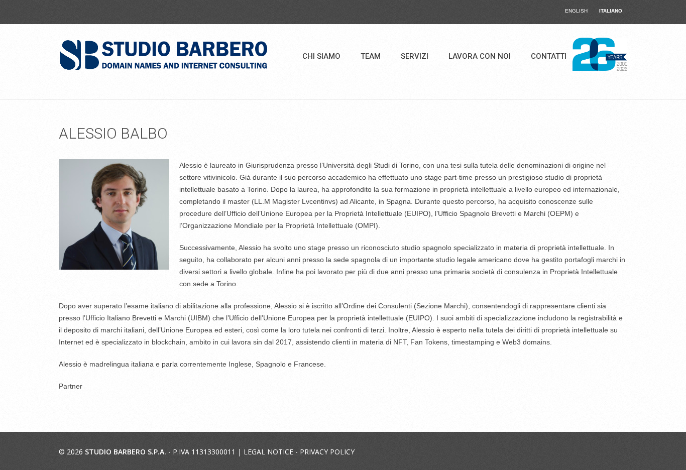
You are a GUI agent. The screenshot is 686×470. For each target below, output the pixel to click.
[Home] (163, 55)
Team (371, 56)
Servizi (414, 56)
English (576, 11)
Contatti (548, 56)
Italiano (610, 11)
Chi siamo (321, 56)
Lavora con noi (479, 56)
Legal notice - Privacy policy (299, 451)
